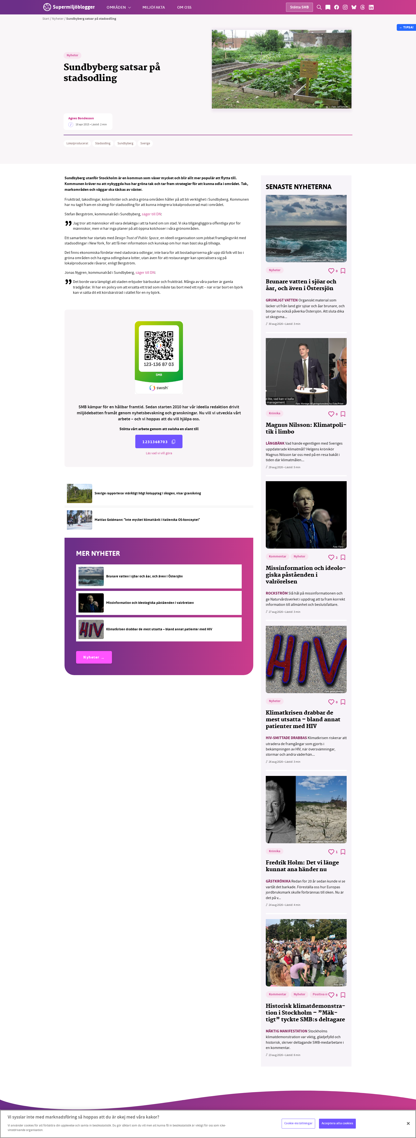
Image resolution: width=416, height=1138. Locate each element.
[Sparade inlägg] (327, 7)
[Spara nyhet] (343, 271)
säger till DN (151, 214)
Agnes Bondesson (81, 118)
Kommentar (277, 556)
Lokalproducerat (77, 143)
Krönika (274, 413)
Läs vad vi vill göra (159, 453)
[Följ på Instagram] (345, 7)
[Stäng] (408, 1123)
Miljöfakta (154, 7)
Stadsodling (102, 143)
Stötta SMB (299, 8)
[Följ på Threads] (362, 7)
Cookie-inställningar (298, 1123)
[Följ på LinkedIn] (371, 7)
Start (45, 18)
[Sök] (319, 7)
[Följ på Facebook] (336, 7)
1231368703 (155, 442)
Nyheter (58, 18)
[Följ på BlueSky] (353, 7)
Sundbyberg (125, 143)
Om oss (184, 7)
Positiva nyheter (325, 994)
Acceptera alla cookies (337, 1123)
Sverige (145, 143)
